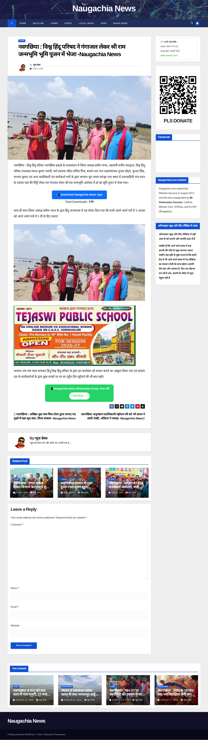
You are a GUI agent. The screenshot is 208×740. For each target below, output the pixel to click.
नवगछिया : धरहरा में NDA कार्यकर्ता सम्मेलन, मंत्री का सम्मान (126, 487)
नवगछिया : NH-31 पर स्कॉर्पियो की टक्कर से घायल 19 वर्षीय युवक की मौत (127, 694)
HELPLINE (38, 23)
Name (15, 588)
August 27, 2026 (25, 700)
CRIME (54, 23)
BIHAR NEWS (120, 23)
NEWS (16, 687)
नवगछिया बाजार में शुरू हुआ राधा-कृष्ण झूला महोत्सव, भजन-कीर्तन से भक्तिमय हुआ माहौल (77, 489)
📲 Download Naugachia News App (79, 195)
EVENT (68, 23)
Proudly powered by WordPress (21, 734)
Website (15, 625)
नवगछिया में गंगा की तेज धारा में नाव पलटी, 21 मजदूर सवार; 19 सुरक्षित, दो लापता (31, 694)
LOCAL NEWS (86, 23)
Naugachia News (104, 9)
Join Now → (79, 396)
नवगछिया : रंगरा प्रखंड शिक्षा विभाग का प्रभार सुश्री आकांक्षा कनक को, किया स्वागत (31, 489)
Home (22, 23)
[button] (192, 23)
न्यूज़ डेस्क (37, 65)
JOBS (103, 23)
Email (15, 607)
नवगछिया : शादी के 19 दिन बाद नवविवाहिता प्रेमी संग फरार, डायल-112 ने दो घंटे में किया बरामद (176, 696)
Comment (17, 525)
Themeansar (59, 734)
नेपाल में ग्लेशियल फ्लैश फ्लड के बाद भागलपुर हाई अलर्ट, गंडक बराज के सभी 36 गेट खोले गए (78, 696)
